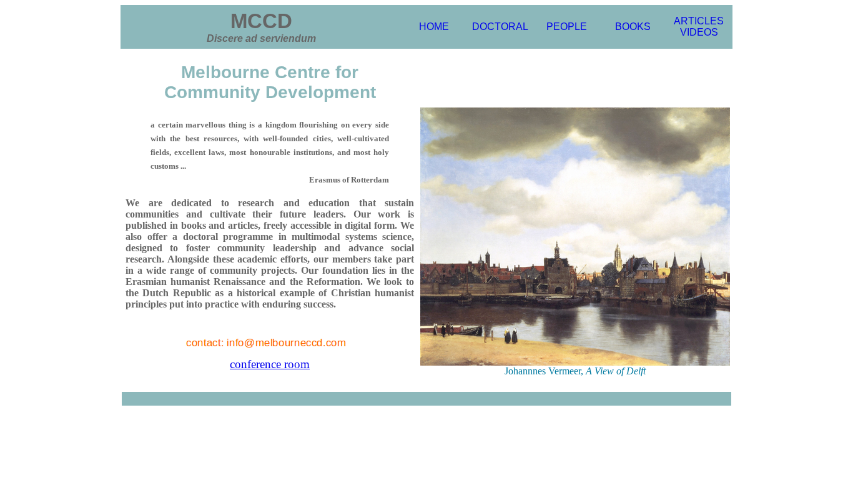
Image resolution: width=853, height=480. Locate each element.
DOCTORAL (500, 26)
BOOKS (633, 26)
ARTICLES (699, 21)
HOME (434, 26)
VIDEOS (699, 32)
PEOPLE (566, 26)
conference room (270, 364)
